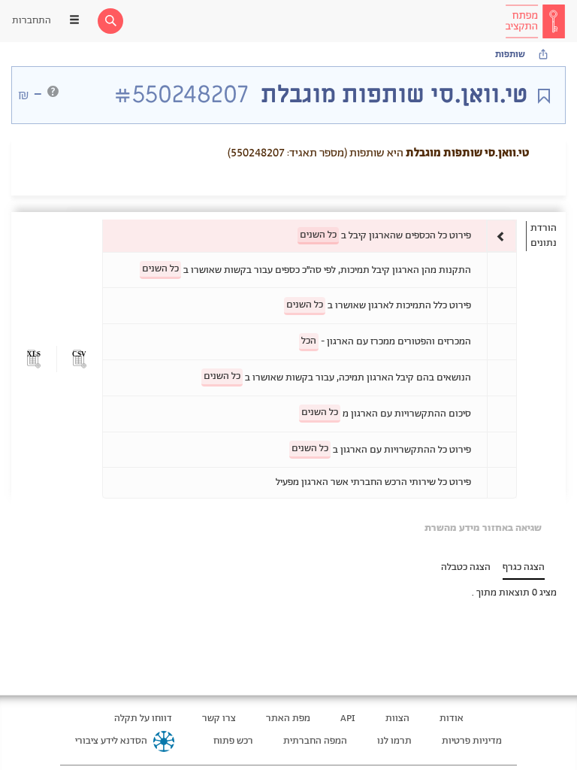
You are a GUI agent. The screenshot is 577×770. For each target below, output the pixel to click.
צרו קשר (219, 718)
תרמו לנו (394, 741)
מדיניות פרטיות (472, 741)
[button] (79, 359)
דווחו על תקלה (143, 718)
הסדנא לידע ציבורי (111, 741)
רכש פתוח (233, 741)
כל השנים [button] (318, 235)
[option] (309, 236)
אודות (452, 718)
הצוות (397, 718)
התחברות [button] (31, 21)
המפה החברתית (315, 741)
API (347, 718)
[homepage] (535, 21)
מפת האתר (288, 718)
